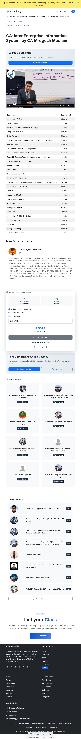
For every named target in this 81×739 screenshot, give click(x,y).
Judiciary (9, 690)
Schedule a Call (25, 369)
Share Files (10, 687)
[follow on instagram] (19, 666)
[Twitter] (38, 346)
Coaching (15, 11)
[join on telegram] (27, 666)
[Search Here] (65, 11)
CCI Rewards (46, 687)
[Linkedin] (46, 346)
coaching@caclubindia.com (19, 719)
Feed (43, 693)
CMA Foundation (52, 17)
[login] (73, 11)
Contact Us (53, 728)
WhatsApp (13, 711)
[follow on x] (11, 666)
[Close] (78, 3)
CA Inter (31, 17)
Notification (10, 683)
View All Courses (41, 599)
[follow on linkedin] (15, 666)
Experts (9, 697)
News (8, 677)
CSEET (20, 21)
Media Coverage (38, 724)
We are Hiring (24, 724)
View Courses (22, 402)
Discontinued (41, 337)
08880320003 (14, 715)
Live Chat (58, 369)
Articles (9, 693)
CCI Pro (44, 668)
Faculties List (46, 680)
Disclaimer (28, 728)
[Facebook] (34, 346)
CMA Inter (64, 17)
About (12, 724)
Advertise (51, 724)
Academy (45, 661)
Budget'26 (45, 690)
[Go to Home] (61, 11)
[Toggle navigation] (57, 11)
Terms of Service (64, 724)
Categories (46, 697)
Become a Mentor (48, 683)
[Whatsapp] (42, 346)
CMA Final (40, 17)
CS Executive (11, 21)
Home (44, 651)
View (68, 509)
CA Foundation (20, 17)
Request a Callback (16, 708)
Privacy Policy (40, 728)
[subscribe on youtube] (23, 666)
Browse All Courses (39, 63)
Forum (8, 680)
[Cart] (69, 11)
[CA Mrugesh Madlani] (12, 251)
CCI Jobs (45, 664)
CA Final (9, 17)
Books (44, 658)
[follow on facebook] (7, 666)
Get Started (40, 636)
